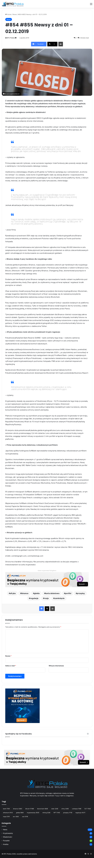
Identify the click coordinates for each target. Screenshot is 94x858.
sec (16, 816)
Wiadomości (7, 837)
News (15, 14)
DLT (87, 809)
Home (9, 14)
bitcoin (29, 809)
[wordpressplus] (13, 4)
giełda (37, 593)
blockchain (42, 809)
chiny (65, 809)
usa (25, 816)
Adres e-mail (10, 666)
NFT (57, 812)
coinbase (76, 809)
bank (6, 809)
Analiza (5, 844)
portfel (68, 593)
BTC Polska (11, 38)
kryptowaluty (33, 812)
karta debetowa (52, 593)
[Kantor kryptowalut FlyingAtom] (47, 579)
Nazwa (8, 656)
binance (24, 593)
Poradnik (6, 841)
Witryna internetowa (56, 666)
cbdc (54, 809)
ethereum (8, 812)
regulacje (34, 598)
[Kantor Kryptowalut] (47, 757)
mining (46, 812)
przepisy (81, 593)
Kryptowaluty (8, 833)
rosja (46, 598)
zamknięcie (59, 598)
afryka (13, 593)
